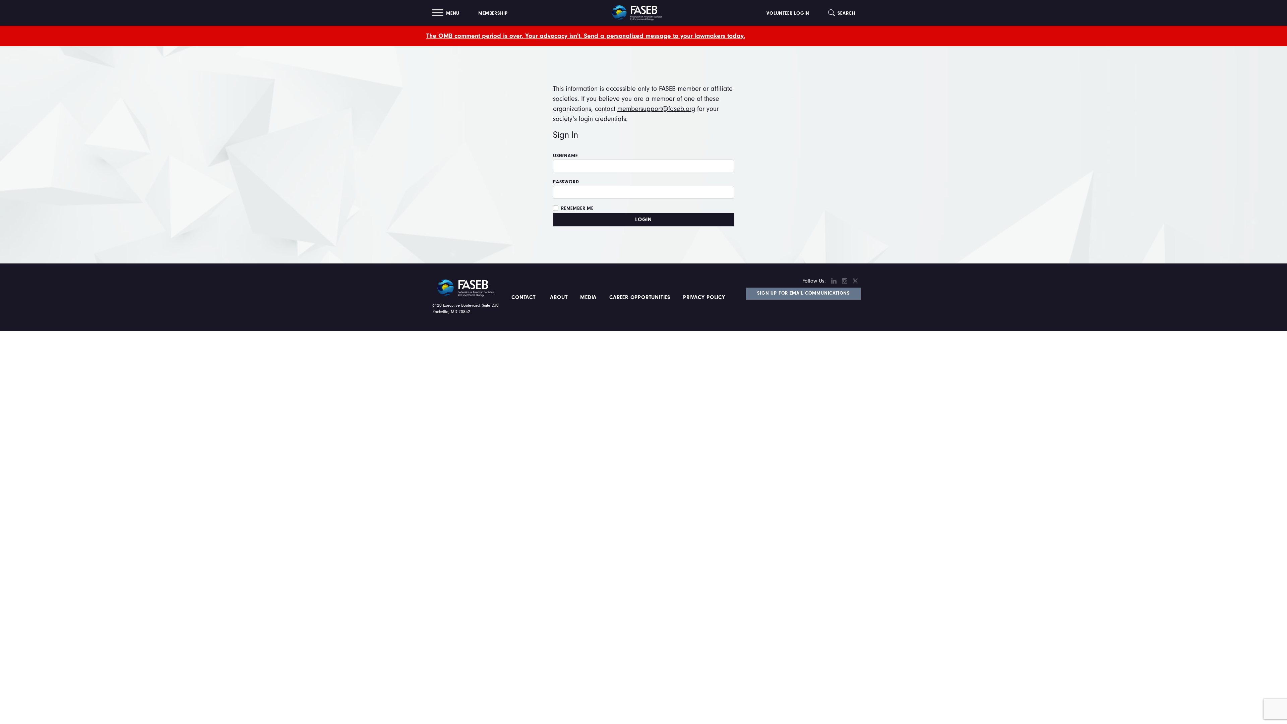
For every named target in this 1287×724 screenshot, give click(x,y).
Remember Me (577, 208)
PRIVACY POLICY (704, 297)
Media (588, 297)
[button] (445, 13)
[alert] (643, 36)
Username (565, 156)
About (559, 297)
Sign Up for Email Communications (803, 293)
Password (566, 182)
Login (643, 220)
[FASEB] (637, 12)
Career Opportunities (638, 297)
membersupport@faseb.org (656, 109)
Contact (524, 297)
